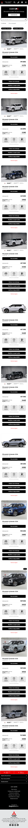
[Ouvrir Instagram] (13, 825)
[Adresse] (22, 2)
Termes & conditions (14, 793)
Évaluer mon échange (14, 81)
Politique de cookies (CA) (14, 795)
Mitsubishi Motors (14, 823)
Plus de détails (14, 57)
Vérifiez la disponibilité (14, 89)
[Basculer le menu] (25, 2)
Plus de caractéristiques (14, 77)
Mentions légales (14, 93)
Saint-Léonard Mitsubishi (8, 2)
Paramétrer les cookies (14, 796)
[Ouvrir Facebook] (10, 825)
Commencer (14, 15)
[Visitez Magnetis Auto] (14, 806)
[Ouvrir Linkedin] (18, 825)
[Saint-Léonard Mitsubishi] (2, 2)
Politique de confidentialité (14, 791)
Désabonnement (14, 798)
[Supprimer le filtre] (2, 28)
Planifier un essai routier (14, 85)
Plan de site (14, 789)
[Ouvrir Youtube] (15, 825)
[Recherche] (14, 2)
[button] (2, 40)
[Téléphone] (18, 2)
